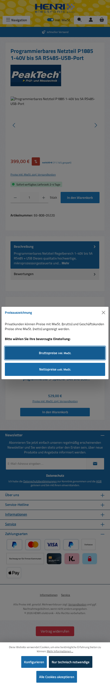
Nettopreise (55, 369)
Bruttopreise (55, 352)
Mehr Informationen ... (60, 651)
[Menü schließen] (103, 312)
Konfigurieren (34, 662)
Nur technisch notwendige (71, 662)
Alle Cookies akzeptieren (56, 676)
